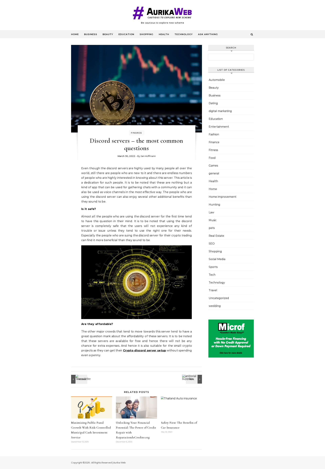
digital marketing (220, 111)
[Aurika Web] (162, 13)
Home (75, 34)
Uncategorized (219, 298)
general (214, 173)
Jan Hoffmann (148, 156)
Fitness (213, 150)
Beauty (108, 34)
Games (213, 165)
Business (90, 34)
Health (164, 34)
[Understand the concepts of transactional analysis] (78, 379)
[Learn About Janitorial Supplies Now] (194, 379)
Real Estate (216, 235)
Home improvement (222, 196)
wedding (215, 306)
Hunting (214, 204)
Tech (212, 274)
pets (212, 228)
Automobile (217, 79)
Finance (136, 133)
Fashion (214, 134)
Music (212, 220)
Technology (184, 34)
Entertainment (219, 126)
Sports (213, 267)
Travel (213, 290)
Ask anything (208, 34)
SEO (212, 243)
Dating (213, 103)
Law (211, 212)
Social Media (217, 259)
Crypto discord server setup (144, 350)
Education (126, 34)
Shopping (146, 34)
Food (212, 157)
